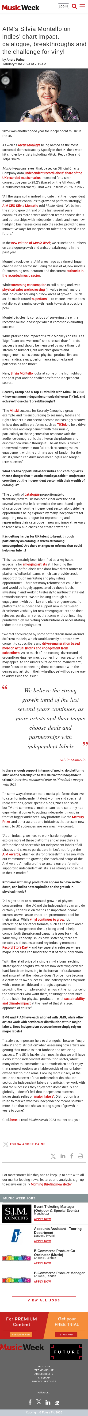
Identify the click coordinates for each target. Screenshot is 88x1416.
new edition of (30, 243)
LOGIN (63, 6)
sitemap (44, 1377)
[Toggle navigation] (82, 6)
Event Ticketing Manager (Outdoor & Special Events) (56, 1208)
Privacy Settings (44, 1381)
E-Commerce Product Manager (59, 1273)
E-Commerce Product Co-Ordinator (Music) (55, 1253)
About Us (44, 1366)
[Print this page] (81, 1156)
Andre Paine (15, 59)
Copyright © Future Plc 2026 (44, 1412)
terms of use (44, 1370)
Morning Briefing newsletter (51, 1184)
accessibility (44, 1373)
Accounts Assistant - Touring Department (58, 1231)
